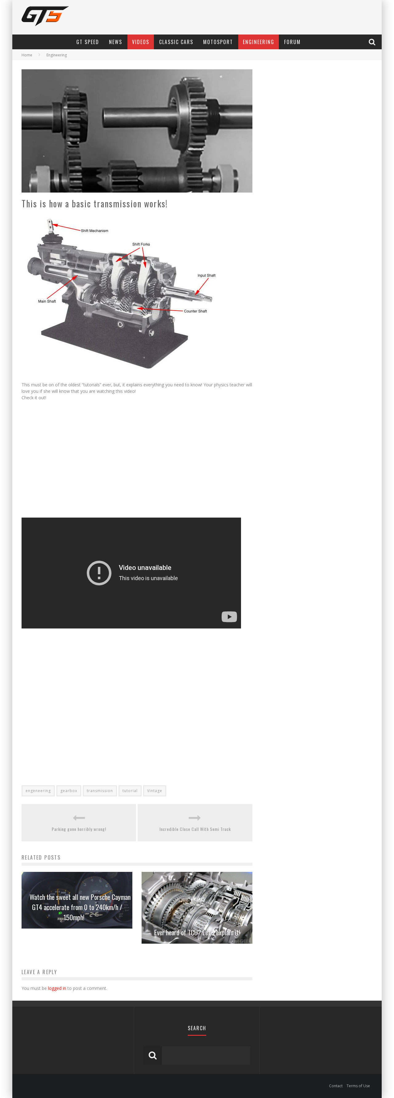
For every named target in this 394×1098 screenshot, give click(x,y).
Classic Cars (176, 42)
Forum (292, 42)
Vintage (154, 790)
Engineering (258, 42)
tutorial (130, 790)
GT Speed (87, 42)
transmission (100, 790)
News (115, 42)
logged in (57, 988)
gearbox (68, 790)
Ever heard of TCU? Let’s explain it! (197, 932)
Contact (336, 1085)
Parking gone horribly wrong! (79, 829)
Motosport (218, 42)
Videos (140, 42)
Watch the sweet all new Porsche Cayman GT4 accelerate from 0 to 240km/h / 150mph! (80, 907)
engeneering (38, 790)
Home (27, 55)
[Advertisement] (85, 460)
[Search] (372, 42)
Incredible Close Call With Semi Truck (195, 829)
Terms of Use (358, 1085)
